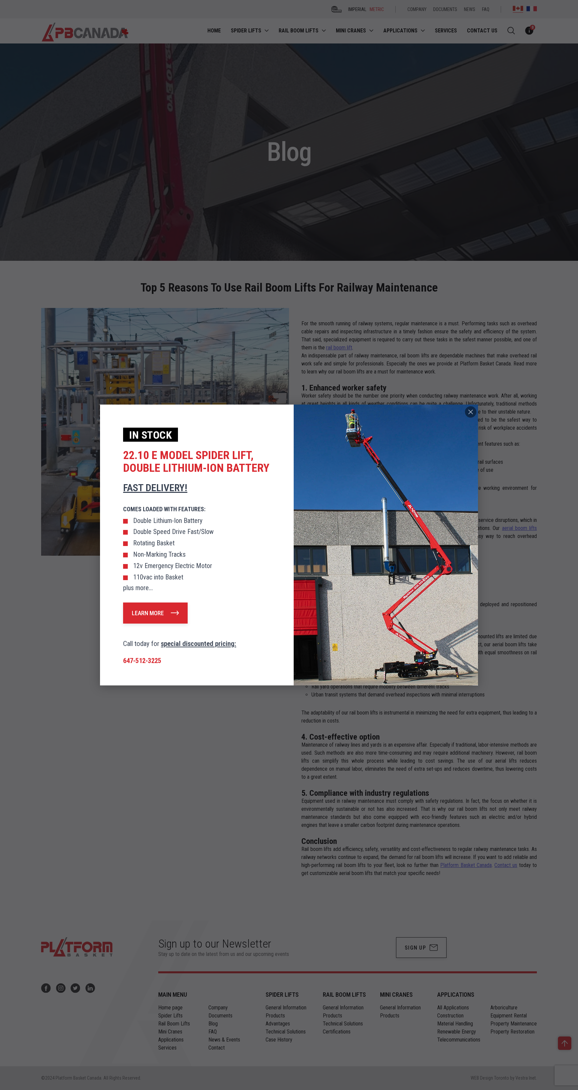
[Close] (470, 412)
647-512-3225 (142, 661)
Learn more (148, 613)
